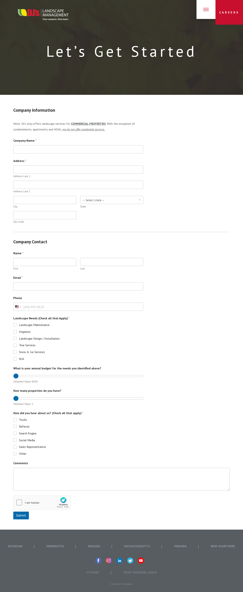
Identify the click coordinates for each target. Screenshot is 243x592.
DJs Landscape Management (43, 14)
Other (22, 453)
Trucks (23, 420)
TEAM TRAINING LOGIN (140, 572)
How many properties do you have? (37, 391)
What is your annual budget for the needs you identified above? (57, 368)
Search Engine (27, 433)
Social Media (27, 440)
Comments (20, 463)
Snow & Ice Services (32, 352)
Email (18, 278)
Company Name (24, 140)
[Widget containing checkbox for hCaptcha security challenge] (42, 502)
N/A (21, 359)
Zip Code (18, 221)
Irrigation (25, 332)
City (15, 206)
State (83, 206)
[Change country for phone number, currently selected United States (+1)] (17, 307)
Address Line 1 (21, 176)
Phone (17, 298)
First (15, 268)
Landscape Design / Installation (39, 338)
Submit (21, 515)
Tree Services (27, 345)
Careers (229, 12)
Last (82, 268)
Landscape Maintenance (34, 325)
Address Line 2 (21, 191)
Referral (24, 426)
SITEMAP (92, 572)
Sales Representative (32, 447)
